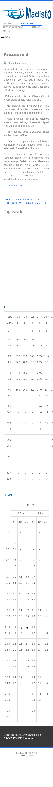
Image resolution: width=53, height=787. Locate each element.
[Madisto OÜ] (26, 12)
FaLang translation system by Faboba (13, 185)
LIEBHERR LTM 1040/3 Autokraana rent (25, 203)
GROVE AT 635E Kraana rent (19, 738)
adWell (31, 755)
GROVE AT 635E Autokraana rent (21, 199)
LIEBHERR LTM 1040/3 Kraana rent (23, 735)
